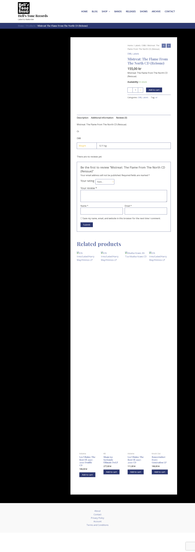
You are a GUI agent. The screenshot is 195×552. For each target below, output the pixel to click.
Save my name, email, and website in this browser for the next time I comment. (122, 218)
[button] (108, 11)
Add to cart (154, 89)
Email (128, 205)
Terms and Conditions (97, 525)
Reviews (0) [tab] (121, 117)
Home (130, 45)
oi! (156, 97)
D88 (144, 45)
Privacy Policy (97, 517)
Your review (89, 188)
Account (97, 521)
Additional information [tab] (102, 117)
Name (84, 205)
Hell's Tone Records (33, 16)
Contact (97, 514)
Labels (137, 45)
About (97, 510)
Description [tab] (82, 117)
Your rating (87, 181)
